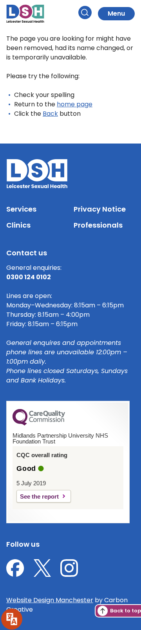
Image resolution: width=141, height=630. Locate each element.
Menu (116, 13)
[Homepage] (25, 14)
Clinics (18, 225)
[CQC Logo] (39, 423)
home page (74, 104)
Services (21, 209)
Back (50, 113)
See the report (39, 496)
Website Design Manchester (49, 600)
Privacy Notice (100, 209)
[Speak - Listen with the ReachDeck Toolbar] (11, 619)
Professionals (98, 225)
